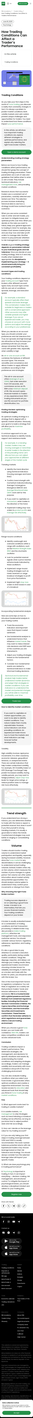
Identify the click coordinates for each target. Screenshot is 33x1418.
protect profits (21, 510)
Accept (16, 1413)
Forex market (14, 860)
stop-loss (24, 582)
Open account (23, 3)
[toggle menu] (30, 4)
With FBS (14, 1033)
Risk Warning (5, 1384)
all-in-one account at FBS (14, 355)
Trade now (16, 701)
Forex (25, 1028)
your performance (15, 124)
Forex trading (14, 104)
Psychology (8, 1171)
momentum (12, 501)
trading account (12, 281)
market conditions (12, 685)
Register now (16, 1194)
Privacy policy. (8, 1408)
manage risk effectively (16, 512)
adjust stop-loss (22, 778)
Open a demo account (16, 152)
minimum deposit (20, 389)
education (20, 1088)
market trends (20, 641)
